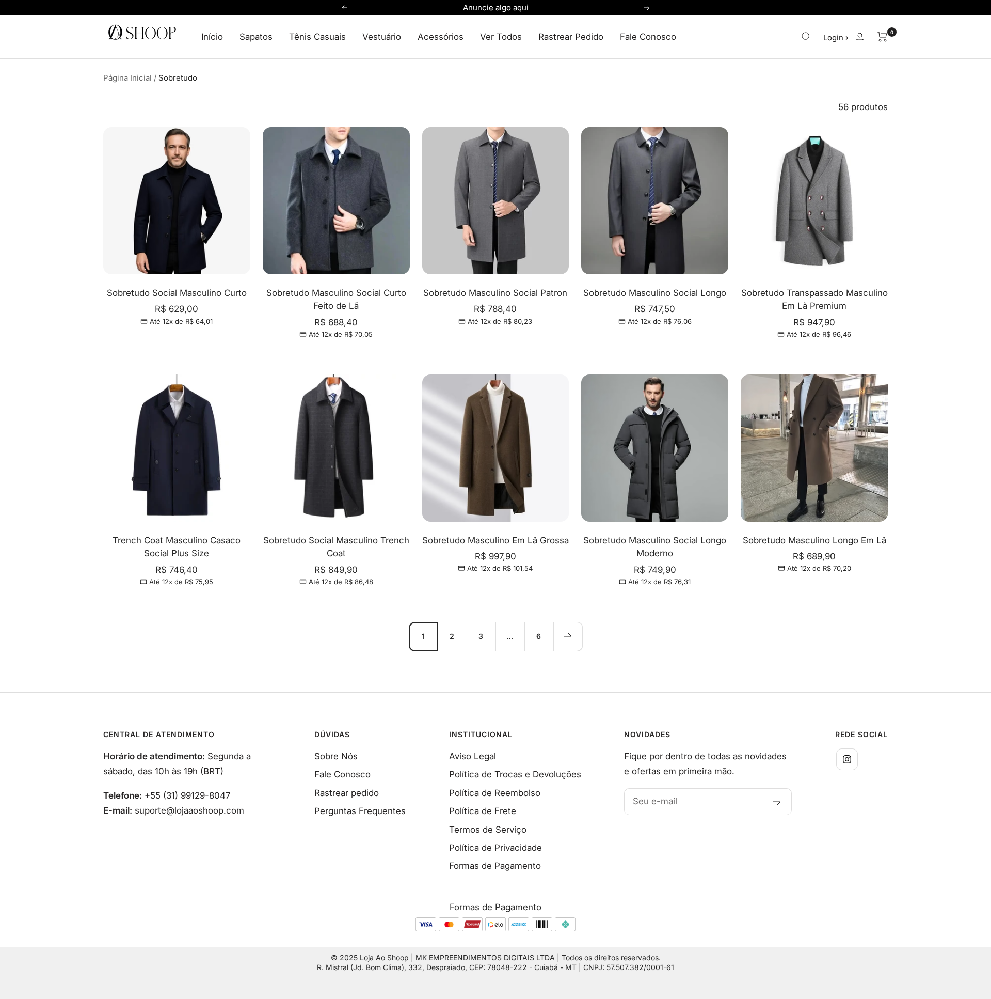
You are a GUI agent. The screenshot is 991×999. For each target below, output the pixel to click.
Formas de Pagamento (495, 866)
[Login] (860, 37)
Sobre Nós (336, 756)
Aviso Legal (472, 756)
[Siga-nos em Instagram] (847, 759)
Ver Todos (501, 37)
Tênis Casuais (317, 37)
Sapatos (256, 37)
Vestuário (381, 37)
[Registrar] (777, 801)
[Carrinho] (882, 37)
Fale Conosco (648, 37)
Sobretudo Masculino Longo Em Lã (814, 540)
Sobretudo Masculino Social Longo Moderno (654, 547)
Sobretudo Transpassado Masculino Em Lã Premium (814, 299)
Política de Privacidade (495, 847)
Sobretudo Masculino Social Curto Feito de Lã (336, 299)
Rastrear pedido (346, 793)
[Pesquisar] (806, 36)
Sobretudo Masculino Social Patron (495, 293)
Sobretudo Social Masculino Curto (177, 293)
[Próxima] (567, 636)
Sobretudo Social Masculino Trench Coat (336, 547)
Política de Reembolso (494, 793)
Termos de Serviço (487, 829)
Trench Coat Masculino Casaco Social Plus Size (177, 547)
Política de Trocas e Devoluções (515, 774)
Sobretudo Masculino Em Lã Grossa (495, 540)
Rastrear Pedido (570, 37)
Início (212, 37)
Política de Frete (482, 811)
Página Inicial (127, 78)
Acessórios (440, 37)
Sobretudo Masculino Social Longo (654, 293)
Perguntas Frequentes (360, 811)
